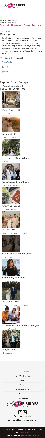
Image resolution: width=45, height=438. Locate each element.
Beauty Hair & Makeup (11, 185)
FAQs (22, 385)
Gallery (22, 380)
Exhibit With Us (22, 389)
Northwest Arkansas (7, 29)
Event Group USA (11, 110)
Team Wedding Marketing (29, 435)
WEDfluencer (9, 230)
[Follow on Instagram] (25, 412)
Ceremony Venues (9, 209)
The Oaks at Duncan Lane (15, 158)
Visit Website (7, 62)
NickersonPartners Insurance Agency (21, 325)
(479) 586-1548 (7, 72)
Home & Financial (9, 138)
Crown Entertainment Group (17, 253)
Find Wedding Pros (22, 376)
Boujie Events (9, 349)
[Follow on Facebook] (20, 412)
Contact (22, 394)
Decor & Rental (5, 31)
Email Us (5, 67)
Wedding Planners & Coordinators (15, 233)
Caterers (6, 162)
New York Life (9, 134)
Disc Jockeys (7, 257)
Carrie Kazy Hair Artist (13, 277)
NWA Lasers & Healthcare (15, 182)
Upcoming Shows (22, 371)
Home (22, 367)
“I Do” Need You (10, 301)
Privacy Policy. (24, 432)
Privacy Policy (22, 398)
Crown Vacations (11, 206)
